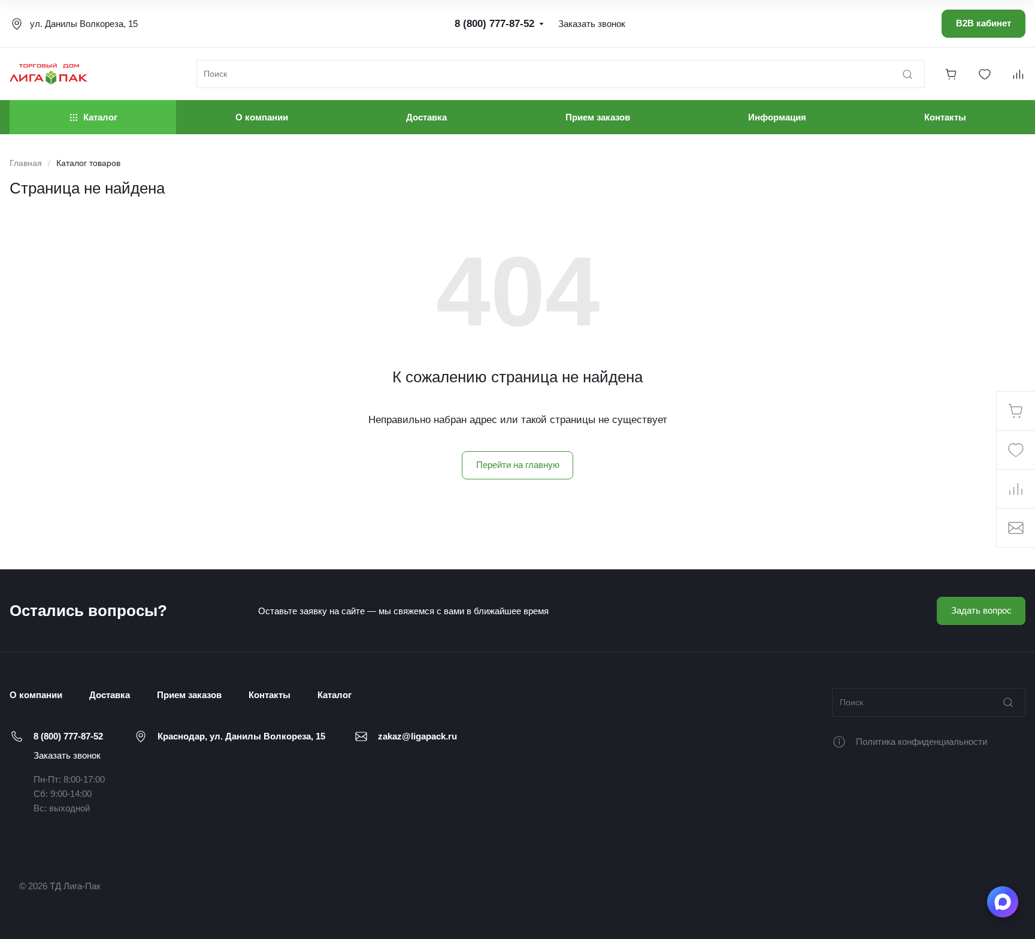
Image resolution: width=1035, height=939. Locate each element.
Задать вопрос (981, 610)
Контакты (269, 695)
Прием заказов (189, 695)
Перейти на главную (517, 465)
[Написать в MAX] (1002, 901)
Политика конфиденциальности (921, 741)
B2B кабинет (983, 23)
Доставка (109, 695)
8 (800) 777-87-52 (68, 736)
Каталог (334, 695)
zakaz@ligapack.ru (417, 736)
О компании (36, 695)
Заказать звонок (67, 755)
